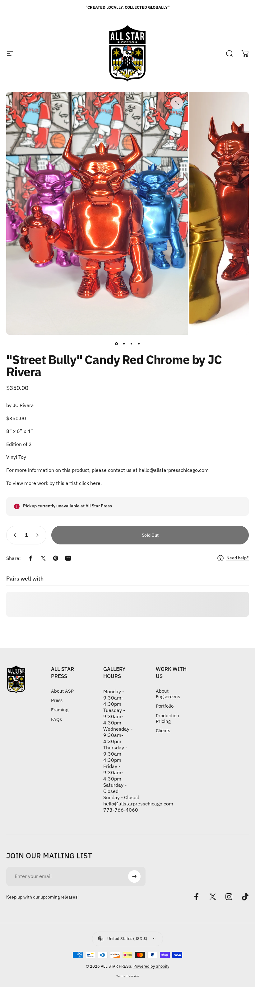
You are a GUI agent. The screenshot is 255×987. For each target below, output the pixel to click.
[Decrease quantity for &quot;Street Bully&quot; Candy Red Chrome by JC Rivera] (14, 535)
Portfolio (165, 706)
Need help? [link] (237, 558)
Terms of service (127, 976)
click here (89, 483)
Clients (163, 730)
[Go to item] (116, 343)
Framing (59, 710)
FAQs (56, 719)
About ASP (62, 691)
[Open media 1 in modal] (177, 103)
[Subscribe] (134, 876)
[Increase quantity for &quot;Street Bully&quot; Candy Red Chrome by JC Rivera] (39, 535)
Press (57, 700)
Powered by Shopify (151, 966)
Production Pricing (167, 718)
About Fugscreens (168, 694)
